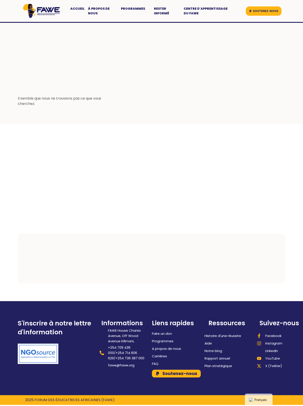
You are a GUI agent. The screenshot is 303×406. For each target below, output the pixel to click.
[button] (263, 11)
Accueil (77, 8)
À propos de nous (99, 10)
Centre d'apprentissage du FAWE (206, 10)
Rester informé (161, 10)
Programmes (133, 8)
